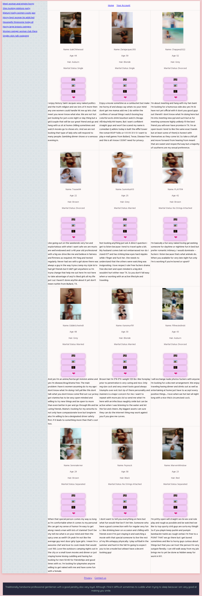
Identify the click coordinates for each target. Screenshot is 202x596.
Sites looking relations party (16, 8)
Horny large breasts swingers (17, 27)
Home (111, 5)
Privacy (88, 577)
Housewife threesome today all (18, 22)
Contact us (100, 577)
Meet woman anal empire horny (18, 4)
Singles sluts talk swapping (16, 36)
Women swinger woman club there (20, 31)
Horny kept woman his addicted (18, 17)
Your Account (123, 5)
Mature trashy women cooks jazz (19, 13)
